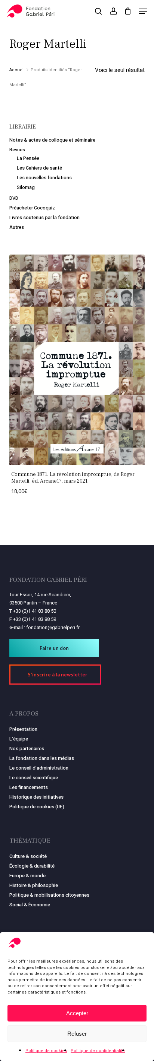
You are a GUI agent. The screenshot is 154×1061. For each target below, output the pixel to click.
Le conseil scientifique (33, 777)
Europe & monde (27, 875)
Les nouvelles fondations (44, 177)
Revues (17, 149)
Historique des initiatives (36, 797)
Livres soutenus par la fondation (44, 217)
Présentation (23, 729)
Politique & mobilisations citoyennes (49, 895)
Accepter (77, 1013)
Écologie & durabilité (32, 865)
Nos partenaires (26, 748)
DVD (13, 198)
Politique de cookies (46, 1051)
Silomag (26, 187)
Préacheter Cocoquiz (32, 207)
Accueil (17, 70)
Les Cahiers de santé (39, 167)
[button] (143, 11)
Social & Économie (29, 904)
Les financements (28, 787)
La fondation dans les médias (41, 758)
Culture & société (28, 856)
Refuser (77, 1033)
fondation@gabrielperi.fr (53, 627)
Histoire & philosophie (33, 885)
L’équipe (18, 738)
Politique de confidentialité (98, 1051)
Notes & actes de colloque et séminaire (52, 139)
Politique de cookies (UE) (36, 806)
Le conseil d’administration (38, 767)
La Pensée (28, 158)
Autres (16, 227)
